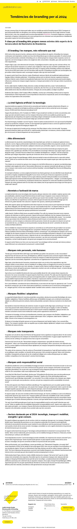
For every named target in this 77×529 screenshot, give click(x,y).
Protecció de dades (31, 527)
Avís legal (24, 527)
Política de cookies (40, 527)
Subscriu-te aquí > (67, 508)
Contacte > (8, 522)
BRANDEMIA (47, 34)
